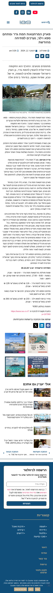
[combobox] (43, 22)
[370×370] (38, 376)
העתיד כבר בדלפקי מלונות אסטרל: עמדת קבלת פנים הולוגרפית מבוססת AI (18, 404)
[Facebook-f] (16, 12)
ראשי (44, 547)
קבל (37, 589)
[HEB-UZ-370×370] (38, 352)
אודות (44, 553)
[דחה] (49, 585)
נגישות (43, 564)
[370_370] (15, 352)
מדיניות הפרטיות (29, 493)
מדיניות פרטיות (20, 589)
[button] (8, 22)
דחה (30, 589)
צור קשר (42, 558)
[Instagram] (22, 12)
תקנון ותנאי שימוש (41, 571)
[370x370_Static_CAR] (15, 376)
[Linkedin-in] (28, 12)
